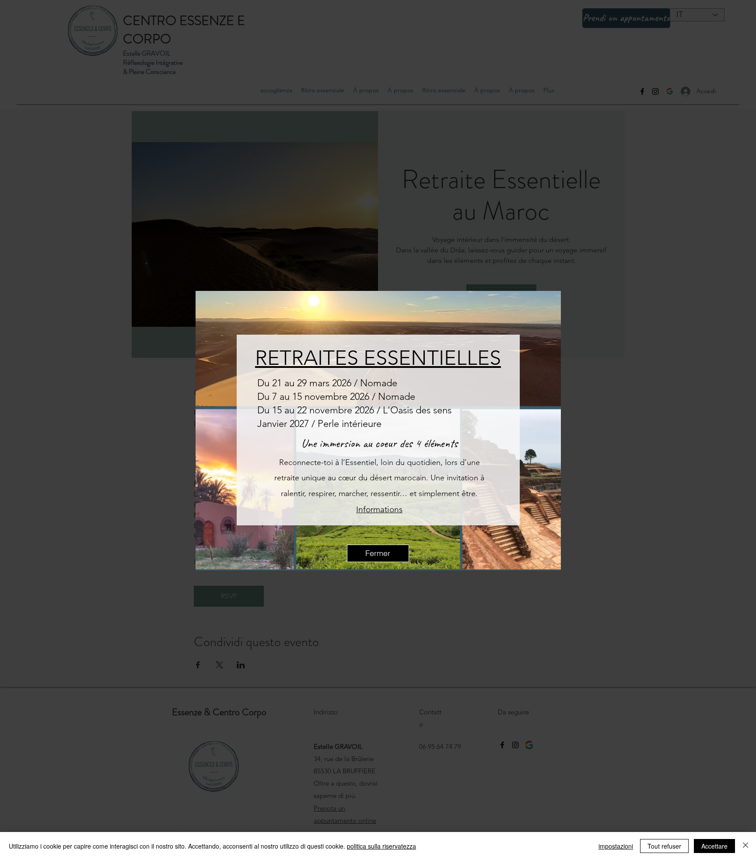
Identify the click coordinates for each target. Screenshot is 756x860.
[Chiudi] (745, 846)
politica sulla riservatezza (381, 846)
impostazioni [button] (615, 846)
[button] (378, 553)
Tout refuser (664, 846)
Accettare (714, 846)
